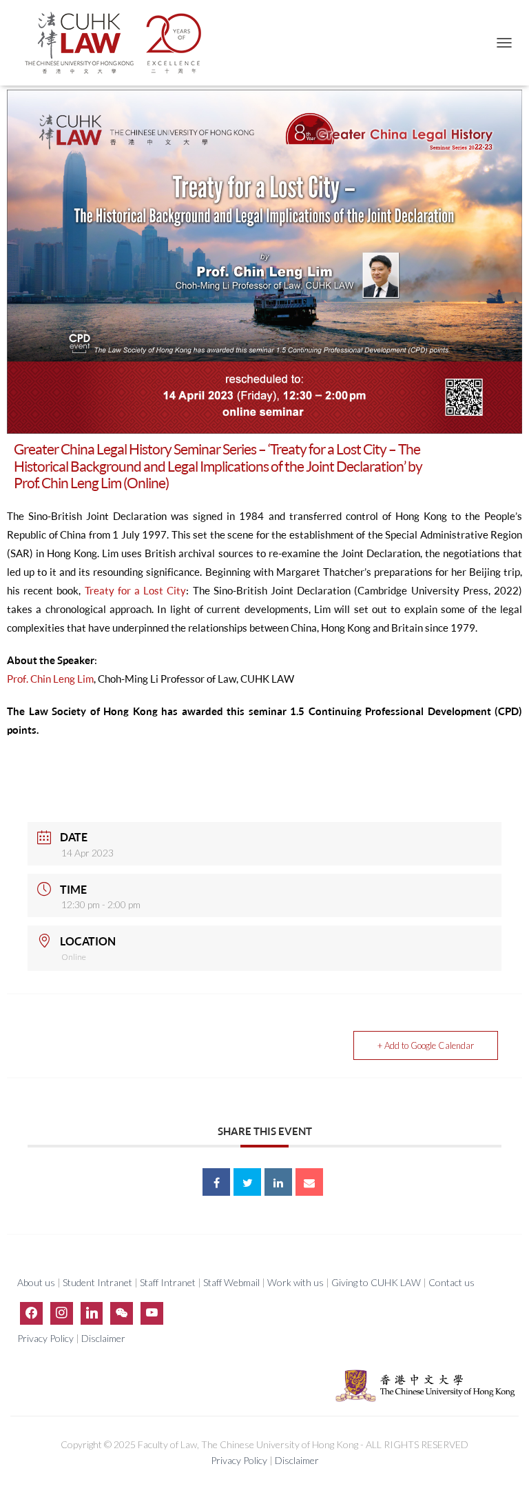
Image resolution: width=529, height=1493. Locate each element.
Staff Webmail (231, 1282)
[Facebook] (31, 1312)
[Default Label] (92, 1312)
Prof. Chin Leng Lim (50, 678)
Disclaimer (103, 1338)
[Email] (309, 1182)
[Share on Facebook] (216, 1182)
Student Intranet (97, 1282)
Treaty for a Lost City (136, 590)
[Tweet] (247, 1182)
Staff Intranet (168, 1282)
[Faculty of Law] (118, 43)
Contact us (451, 1282)
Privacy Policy (46, 1338)
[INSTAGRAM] (61, 1312)
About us (37, 1282)
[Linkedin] (278, 1182)
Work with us (295, 1282)
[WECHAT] (121, 1312)
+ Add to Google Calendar (425, 1045)
